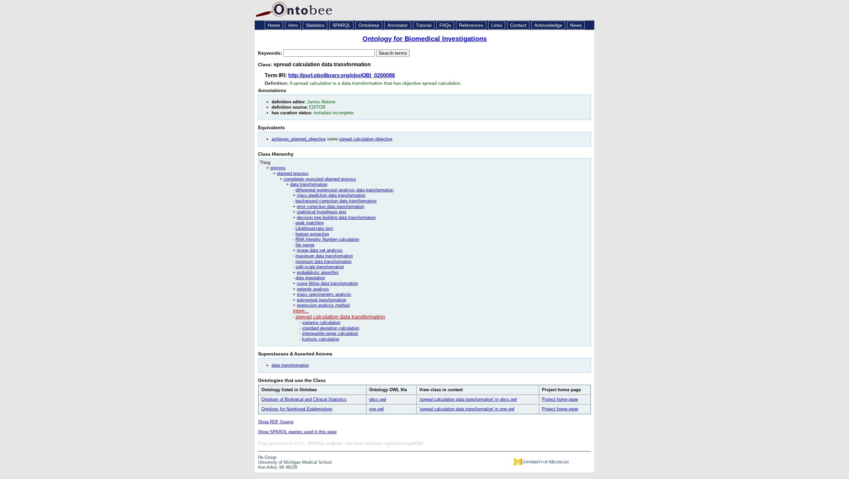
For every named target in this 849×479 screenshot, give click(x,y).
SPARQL (341, 25)
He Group (267, 457)
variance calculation (321, 322)
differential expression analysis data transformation (344, 189)
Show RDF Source (276, 421)
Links (496, 25)
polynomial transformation (321, 299)
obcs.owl (377, 399)
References (471, 25)
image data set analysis (320, 250)
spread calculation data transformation (340, 317)
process (278, 167)
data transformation (308, 184)
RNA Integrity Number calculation (327, 239)
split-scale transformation (319, 266)
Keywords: (271, 53)
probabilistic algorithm (318, 272)
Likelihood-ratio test (314, 228)
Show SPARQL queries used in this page (297, 431)
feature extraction (312, 234)
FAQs (445, 25)
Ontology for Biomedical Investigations (424, 38)
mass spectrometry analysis (324, 294)
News (576, 25)
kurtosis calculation (320, 339)
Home (274, 25)
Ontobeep (369, 25)
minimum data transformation (323, 261)
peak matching (309, 222)
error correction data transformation (330, 206)
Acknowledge (548, 25)
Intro (293, 25)
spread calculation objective (365, 138)
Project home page (560, 399)
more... (301, 311)
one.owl (376, 408)
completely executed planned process (320, 179)
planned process (292, 173)
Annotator (397, 25)
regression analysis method (323, 305)
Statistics (315, 25)
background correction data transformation (335, 200)
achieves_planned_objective (299, 138)
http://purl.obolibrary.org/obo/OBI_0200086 (341, 75)
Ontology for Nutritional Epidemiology (297, 408)
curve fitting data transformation (327, 283)
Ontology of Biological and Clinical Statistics (304, 399)
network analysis (313, 289)
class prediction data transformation (331, 195)
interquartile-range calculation (330, 333)
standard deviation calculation (330, 328)
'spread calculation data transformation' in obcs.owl (468, 399)
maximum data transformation (324, 255)
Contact (518, 25)
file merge (304, 244)
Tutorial (423, 25)
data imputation (310, 277)
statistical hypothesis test (321, 211)
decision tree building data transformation (336, 217)
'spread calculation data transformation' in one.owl (466, 408)
